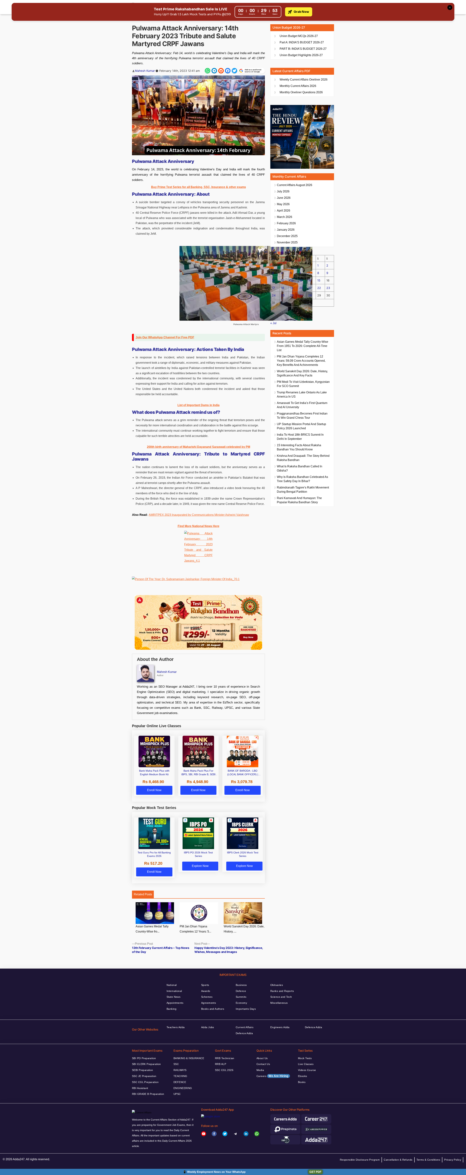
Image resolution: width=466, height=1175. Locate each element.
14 (309, 280)
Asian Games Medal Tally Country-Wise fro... (152, 929)
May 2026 (283, 204)
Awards (205, 991)
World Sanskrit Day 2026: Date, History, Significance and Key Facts (302, 373)
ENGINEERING (182, 1088)
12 (291, 280)
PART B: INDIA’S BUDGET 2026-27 (303, 48)
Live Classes (305, 1064)
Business (241, 985)
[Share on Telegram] (214, 70)
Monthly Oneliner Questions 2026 (301, 92)
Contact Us (263, 1064)
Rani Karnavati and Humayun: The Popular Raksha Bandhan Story (299, 500)
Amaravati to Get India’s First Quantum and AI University (302, 405)
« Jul (273, 323)
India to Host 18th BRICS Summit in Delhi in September (300, 436)
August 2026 (294, 185)
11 (282, 280)
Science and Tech (281, 996)
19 (291, 288)
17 (273, 288)
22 (319, 288)
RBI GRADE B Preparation (148, 1093)
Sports (205, 985)
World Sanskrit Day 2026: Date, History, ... (244, 929)
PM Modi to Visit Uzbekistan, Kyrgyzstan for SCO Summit (303, 384)
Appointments (175, 1002)
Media (260, 1070)
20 (301, 288)
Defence (241, 991)
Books (301, 1082)
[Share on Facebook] (227, 70)
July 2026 (283, 191)
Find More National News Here (198, 526)
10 (273, 280)
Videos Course (307, 1070)
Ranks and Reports (282, 991)
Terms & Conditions (428, 1159)
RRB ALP (220, 1064)
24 (274, 295)
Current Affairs (244, 1027)
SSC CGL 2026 (224, 1070)
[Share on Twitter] (234, 70)
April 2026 (283, 210)
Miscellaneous (279, 1002)
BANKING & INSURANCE (188, 1058)
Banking (171, 1008)
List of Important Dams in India (198, 405)
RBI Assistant (140, 1088)
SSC (176, 1064)
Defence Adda (244, 1033)
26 (292, 295)
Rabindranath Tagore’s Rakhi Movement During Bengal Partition (303, 489)
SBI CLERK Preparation (146, 1064)
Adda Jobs (207, 1027)
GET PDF (315, 1171)
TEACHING (180, 1076)
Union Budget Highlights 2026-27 (301, 55)
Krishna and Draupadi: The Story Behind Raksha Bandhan (303, 458)
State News (173, 996)
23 (328, 288)
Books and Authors (212, 1008)
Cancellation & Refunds (398, 1159)
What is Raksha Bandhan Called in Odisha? (299, 468)
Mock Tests (305, 1058)
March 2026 (284, 216)
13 (300, 280)
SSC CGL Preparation (145, 1082)
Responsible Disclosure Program (360, 1159)
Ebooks (302, 1076)
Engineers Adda (280, 1027)
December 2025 (287, 236)
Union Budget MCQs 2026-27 (299, 36)
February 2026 (286, 223)
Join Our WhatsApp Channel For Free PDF (165, 337)
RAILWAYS (179, 1070)
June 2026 (284, 197)
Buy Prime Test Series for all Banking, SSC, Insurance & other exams (198, 187)
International (174, 991)
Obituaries (276, 985)
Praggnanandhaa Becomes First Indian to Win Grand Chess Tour (302, 415)
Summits (241, 996)
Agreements (208, 1002)
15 (318, 280)
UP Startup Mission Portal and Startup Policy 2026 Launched (301, 426)
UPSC (177, 1093)
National (172, 985)
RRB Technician (224, 1058)
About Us (262, 1058)
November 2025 (287, 242)
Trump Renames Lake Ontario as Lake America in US (302, 394)
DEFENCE (179, 1082)
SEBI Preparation (142, 1070)
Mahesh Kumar (145, 71)
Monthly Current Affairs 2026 (298, 85)
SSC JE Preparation (144, 1076)
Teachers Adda (176, 1027)
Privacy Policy (452, 1159)
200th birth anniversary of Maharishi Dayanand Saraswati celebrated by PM (198, 446)
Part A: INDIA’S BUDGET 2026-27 (302, 42)
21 (309, 288)
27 (301, 295)
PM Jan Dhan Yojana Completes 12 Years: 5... (195, 929)
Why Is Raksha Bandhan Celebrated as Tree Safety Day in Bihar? (302, 479)
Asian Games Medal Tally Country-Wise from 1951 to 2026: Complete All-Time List (302, 346)
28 (310, 295)
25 (283, 295)
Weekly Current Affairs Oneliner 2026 (303, 79)
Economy (241, 1002)
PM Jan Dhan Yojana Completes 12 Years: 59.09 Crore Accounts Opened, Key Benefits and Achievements (301, 360)
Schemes (206, 996)
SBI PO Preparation (144, 1058)
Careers (272, 1076)
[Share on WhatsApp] (207, 70)
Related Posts (143, 894)
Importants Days (246, 1008)
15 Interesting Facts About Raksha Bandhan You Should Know (299, 447)
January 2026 (286, 229)
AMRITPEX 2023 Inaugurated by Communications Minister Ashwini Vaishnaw (199, 514)
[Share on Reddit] (221, 70)
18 (282, 288)
